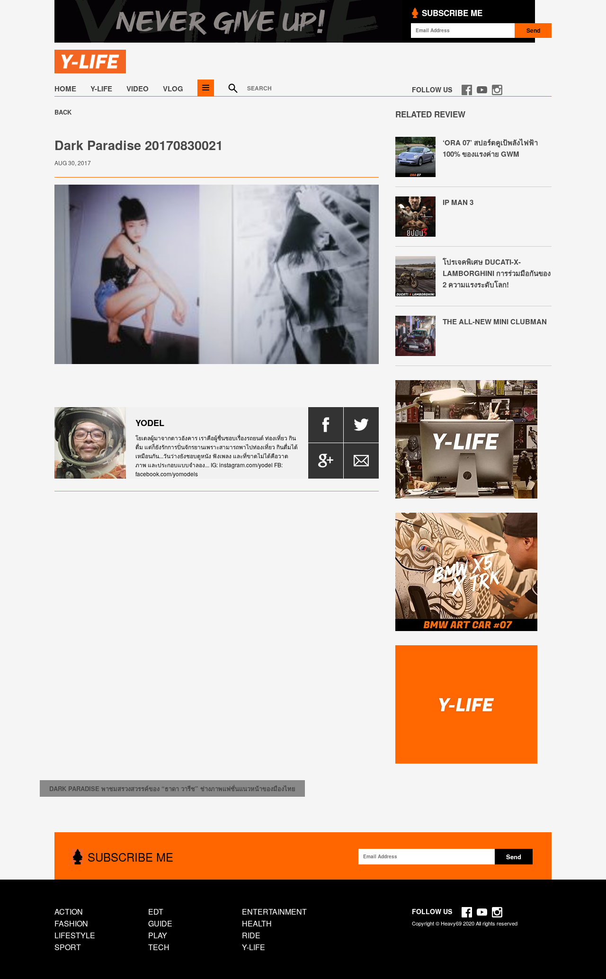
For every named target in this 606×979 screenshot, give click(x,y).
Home (65, 88)
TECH (158, 947)
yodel (149, 423)
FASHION (71, 923)
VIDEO (137, 88)
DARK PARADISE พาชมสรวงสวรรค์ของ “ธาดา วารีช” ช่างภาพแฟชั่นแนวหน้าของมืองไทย (172, 788)
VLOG (173, 88)
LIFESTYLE (74, 935)
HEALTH (257, 923)
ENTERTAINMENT (274, 911)
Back (62, 111)
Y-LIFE (101, 88)
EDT (155, 911)
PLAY (157, 935)
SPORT (67, 947)
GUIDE (160, 923)
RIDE (251, 935)
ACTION (68, 911)
